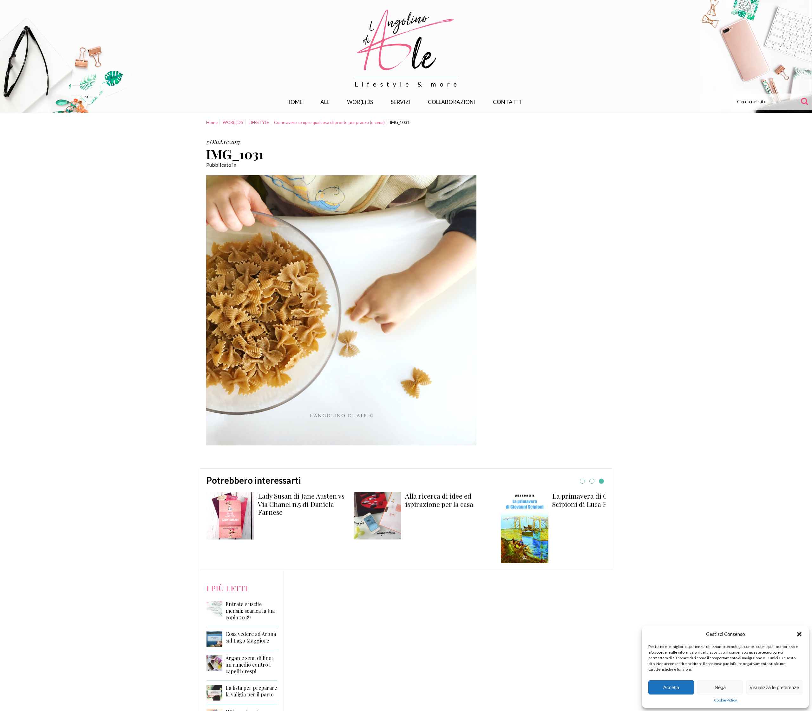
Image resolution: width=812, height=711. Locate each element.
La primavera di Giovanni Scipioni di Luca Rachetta (446, 499)
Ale (325, 102)
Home (294, 102)
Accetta (671, 687)
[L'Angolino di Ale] (406, 49)
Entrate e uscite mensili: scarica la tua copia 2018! (250, 611)
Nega (720, 687)
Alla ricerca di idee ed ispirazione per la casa (294, 499)
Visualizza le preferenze (774, 687)
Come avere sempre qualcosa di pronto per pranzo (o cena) (329, 122)
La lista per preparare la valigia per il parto (251, 691)
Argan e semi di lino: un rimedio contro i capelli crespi (249, 665)
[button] (799, 634)
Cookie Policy (725, 700)
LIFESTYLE (259, 122)
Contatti (507, 102)
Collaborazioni (451, 102)
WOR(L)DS (360, 102)
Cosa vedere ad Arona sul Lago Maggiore (251, 637)
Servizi (400, 102)
